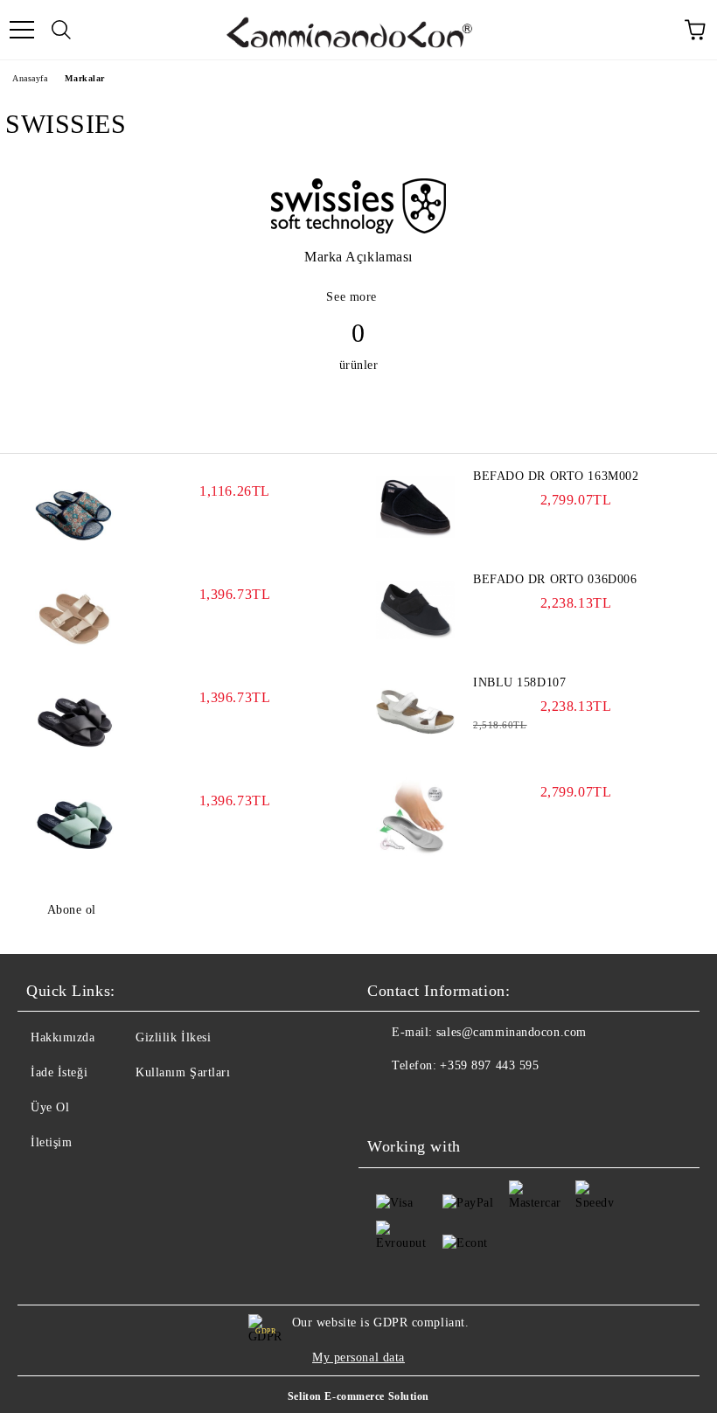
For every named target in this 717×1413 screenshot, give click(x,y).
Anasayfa (29, 78)
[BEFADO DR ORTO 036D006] (415, 610)
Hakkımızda (63, 1037)
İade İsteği (59, 1072)
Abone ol (71, 909)
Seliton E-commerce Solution (358, 1396)
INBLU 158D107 (519, 682)
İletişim (51, 1142)
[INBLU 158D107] (415, 713)
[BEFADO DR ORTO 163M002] (415, 507)
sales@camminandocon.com (511, 1032)
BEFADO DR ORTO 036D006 (555, 579)
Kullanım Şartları (183, 1072)
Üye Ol (50, 1107)
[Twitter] (428, 1101)
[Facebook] (390, 1101)
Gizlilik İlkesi (173, 1037)
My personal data (358, 1357)
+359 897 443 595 (489, 1065)
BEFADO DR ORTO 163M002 (555, 476)
